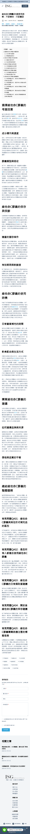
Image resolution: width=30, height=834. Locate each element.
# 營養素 (5, 661)
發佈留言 (5, 730)
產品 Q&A (15, 807)
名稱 (4, 688)
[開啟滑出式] (2, 6)
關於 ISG (15, 787)
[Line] (4, 830)
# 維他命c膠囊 (6, 668)
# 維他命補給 (14, 665)
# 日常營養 (21, 661)
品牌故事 (15, 789)
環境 (17, 222)
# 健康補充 (5, 665)
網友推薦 (15, 818)
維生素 (20, 332)
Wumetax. (18, 832)
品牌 (22, 120)
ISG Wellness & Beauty (19, 828)
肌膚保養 (15, 805)
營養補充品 (15, 307)
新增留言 (6, 704)
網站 (4, 699)
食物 (14, 358)
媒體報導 (15, 816)
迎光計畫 (15, 801)
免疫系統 (19, 118)
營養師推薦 (15, 814)
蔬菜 (18, 360)
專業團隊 (15, 793)
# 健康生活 (13, 658)
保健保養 (15, 803)
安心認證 (15, 791)
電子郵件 (6, 693)
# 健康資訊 (12, 661)
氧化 (8, 118)
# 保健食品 (5, 658)
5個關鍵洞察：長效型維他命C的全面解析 (13, 766)
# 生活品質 (22, 658)
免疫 (15, 412)
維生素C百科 (20, 20)
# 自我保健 (15, 668)
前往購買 (25, 6)
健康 (14, 114)
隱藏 (11, 49)
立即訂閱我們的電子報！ (9, 725)
